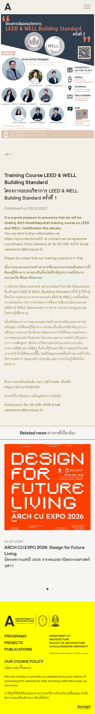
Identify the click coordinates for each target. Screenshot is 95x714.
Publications (18, 649)
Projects (13, 643)
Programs (15, 636)
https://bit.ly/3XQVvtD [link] (22, 387)
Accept (84, 706)
